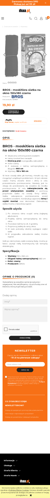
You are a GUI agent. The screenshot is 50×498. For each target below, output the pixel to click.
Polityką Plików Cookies (19, 490)
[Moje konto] (41, 18)
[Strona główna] (25, 11)
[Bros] (17, 96)
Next (45, 55)
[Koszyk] (46, 18)
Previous (4, 55)
